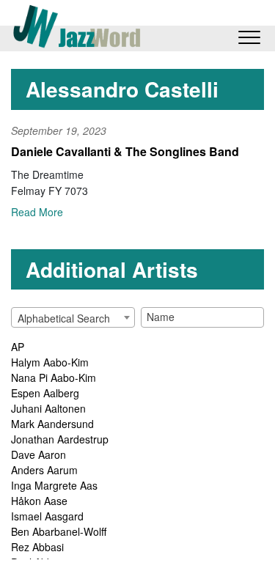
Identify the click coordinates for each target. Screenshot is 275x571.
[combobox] (73, 317)
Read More (37, 212)
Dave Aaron (38, 454)
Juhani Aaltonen (48, 408)
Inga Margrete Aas (54, 485)
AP (17, 346)
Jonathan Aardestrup (60, 439)
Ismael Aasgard (47, 516)
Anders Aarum (44, 470)
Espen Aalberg (45, 393)
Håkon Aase (39, 500)
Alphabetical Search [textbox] (64, 318)
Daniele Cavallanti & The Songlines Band (125, 151)
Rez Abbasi (37, 546)
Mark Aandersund (52, 423)
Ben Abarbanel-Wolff (58, 531)
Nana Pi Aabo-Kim (53, 377)
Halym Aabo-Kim (50, 362)
